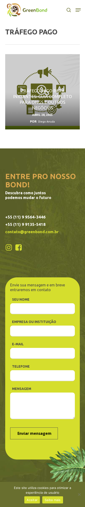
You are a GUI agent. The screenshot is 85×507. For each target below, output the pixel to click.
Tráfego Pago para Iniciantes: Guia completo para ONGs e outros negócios (42, 99)
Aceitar (32, 500)
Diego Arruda (46, 121)
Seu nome (21, 299)
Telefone (21, 366)
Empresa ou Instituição (34, 322)
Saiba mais (53, 500)
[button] (78, 10)
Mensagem (21, 389)
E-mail (18, 344)
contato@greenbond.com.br (32, 231)
